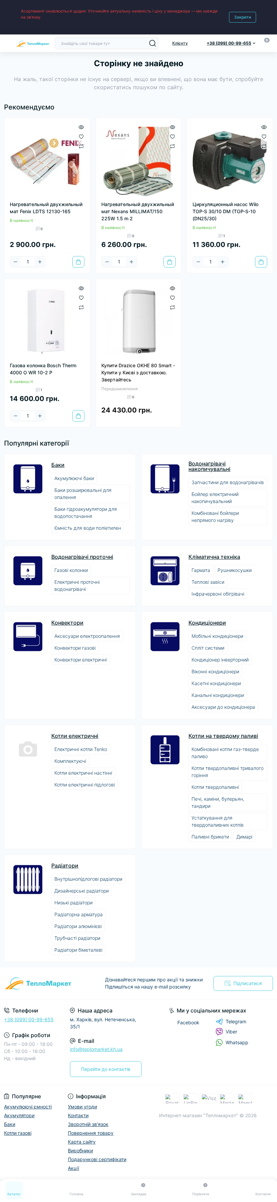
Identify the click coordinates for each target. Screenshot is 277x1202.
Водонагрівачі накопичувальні (209, 466)
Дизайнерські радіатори (81, 891)
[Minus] (15, 261)
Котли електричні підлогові (84, 784)
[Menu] (7, 43)
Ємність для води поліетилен (87, 528)
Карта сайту (82, 1142)
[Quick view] (81, 126)
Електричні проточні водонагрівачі (77, 585)
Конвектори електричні (80, 659)
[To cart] (78, 262)
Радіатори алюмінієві (78, 926)
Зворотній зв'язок (88, 1124)
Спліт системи (208, 648)
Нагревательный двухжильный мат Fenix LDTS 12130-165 (46, 207)
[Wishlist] (81, 136)
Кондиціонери (207, 622)
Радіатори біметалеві (78, 950)
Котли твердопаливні (215, 787)
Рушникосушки (235, 570)
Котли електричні (74, 735)
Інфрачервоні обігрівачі (218, 594)
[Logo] (32, 43)
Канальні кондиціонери (218, 695)
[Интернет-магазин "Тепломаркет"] (46, 983)
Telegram (236, 1021)
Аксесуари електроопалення (87, 636)
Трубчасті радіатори (77, 938)
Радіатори (64, 865)
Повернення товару (91, 1133)
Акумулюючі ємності (28, 1106)
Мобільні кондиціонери (217, 636)
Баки (58, 465)
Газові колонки (71, 570)
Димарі (244, 837)
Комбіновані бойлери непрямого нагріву (215, 516)
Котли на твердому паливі (223, 735)
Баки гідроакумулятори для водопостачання (85, 512)
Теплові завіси (208, 582)
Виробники (80, 1150)
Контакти (78, 1115)
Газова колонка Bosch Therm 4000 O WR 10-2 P (43, 368)
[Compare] (81, 146)
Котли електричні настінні (83, 773)
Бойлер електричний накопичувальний (215, 497)
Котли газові (17, 1133)
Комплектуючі (70, 761)
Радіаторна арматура (78, 914)
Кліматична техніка (214, 556)
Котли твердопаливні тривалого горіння (227, 771)
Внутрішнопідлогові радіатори (88, 879)
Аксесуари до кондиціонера (223, 707)
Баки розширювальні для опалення (82, 493)
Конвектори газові (75, 648)
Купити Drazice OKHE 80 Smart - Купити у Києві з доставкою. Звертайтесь (138, 372)
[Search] (152, 43)
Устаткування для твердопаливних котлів (218, 821)
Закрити (242, 17)
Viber (231, 1031)
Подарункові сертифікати (97, 1159)
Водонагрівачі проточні (82, 556)
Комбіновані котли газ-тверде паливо (225, 752)
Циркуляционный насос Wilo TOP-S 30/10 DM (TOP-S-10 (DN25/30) (225, 211)
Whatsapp (237, 1042)
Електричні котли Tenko (80, 749)
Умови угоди (82, 1106)
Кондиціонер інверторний (220, 659)
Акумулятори (19, 1115)
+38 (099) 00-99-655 (29, 1019)
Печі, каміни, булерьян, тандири (218, 802)
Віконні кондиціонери (215, 671)
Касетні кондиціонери (216, 683)
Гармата (201, 570)
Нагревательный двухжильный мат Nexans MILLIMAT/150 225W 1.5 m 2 (137, 211)
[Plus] (39, 261)
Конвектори (67, 622)
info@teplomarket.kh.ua (96, 1049)
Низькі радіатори (73, 902)
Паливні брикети (210, 837)
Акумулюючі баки (74, 478)
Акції (73, 1168)
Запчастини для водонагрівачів (228, 482)
